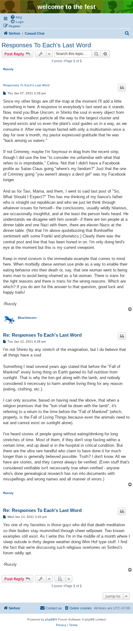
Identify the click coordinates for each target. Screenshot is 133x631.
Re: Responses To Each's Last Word (42, 335)
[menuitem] (16, 17)
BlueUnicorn (27, 317)
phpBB (50, 619)
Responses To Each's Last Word (46, 45)
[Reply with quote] (122, 87)
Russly (8, 69)
